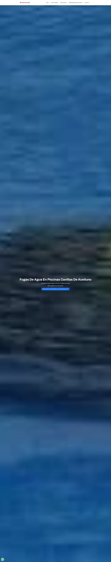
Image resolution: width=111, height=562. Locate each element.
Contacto (86, 2)
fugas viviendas (54, 2)
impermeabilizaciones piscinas (75, 2)
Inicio (47, 2)
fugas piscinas (63, 2)
